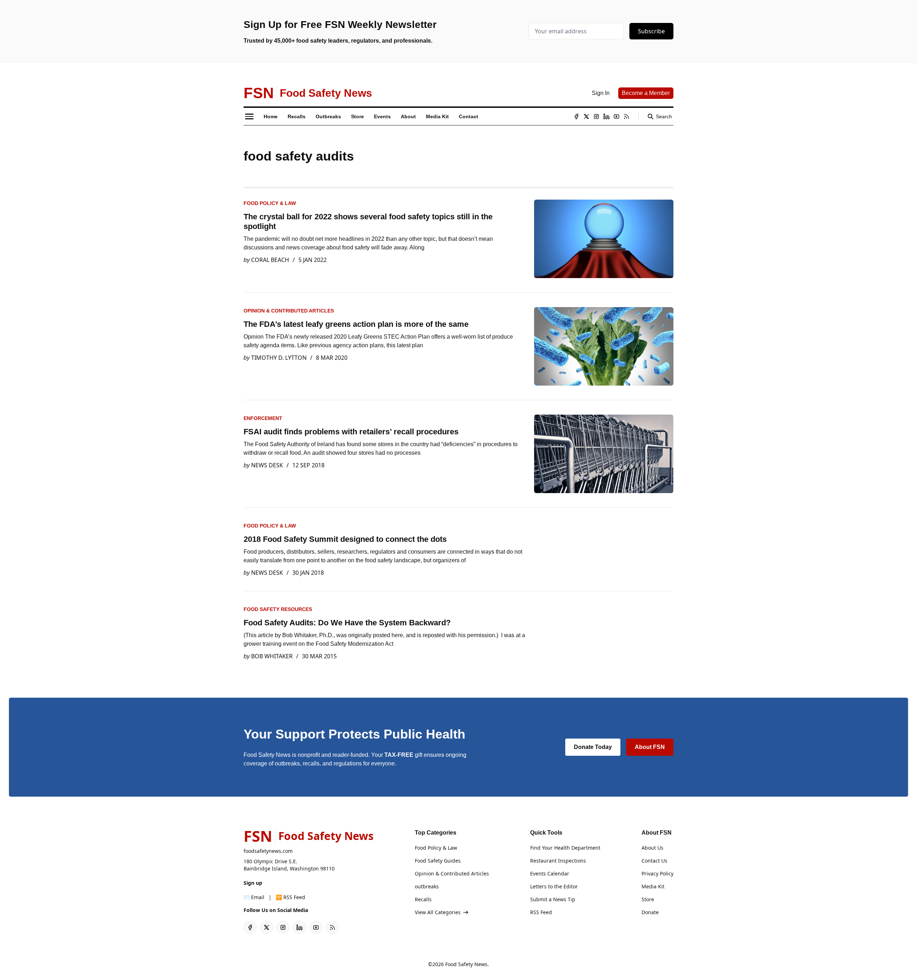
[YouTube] (616, 116)
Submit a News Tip (552, 899)
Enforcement (263, 418)
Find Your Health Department (565, 847)
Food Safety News (466, 964)
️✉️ (254, 897)
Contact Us (654, 860)
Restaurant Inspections (558, 860)
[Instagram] (596, 116)
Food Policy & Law (270, 203)
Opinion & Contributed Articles (289, 311)
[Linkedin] (606, 116)
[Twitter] (586, 116)
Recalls (423, 899)
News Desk (267, 465)
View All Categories (438, 912)
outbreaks (427, 886)
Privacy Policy (657, 873)
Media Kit (653, 886)
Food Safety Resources (278, 609)
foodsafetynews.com (268, 851)
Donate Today (593, 747)
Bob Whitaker (272, 656)
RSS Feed (541, 912)
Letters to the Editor (554, 886)
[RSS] (626, 116)
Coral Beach (270, 260)
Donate (650, 912)
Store (648, 899)
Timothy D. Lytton (279, 358)
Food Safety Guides (438, 860)
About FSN (650, 747)
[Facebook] (576, 116)
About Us (652, 847)
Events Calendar (549, 873)
